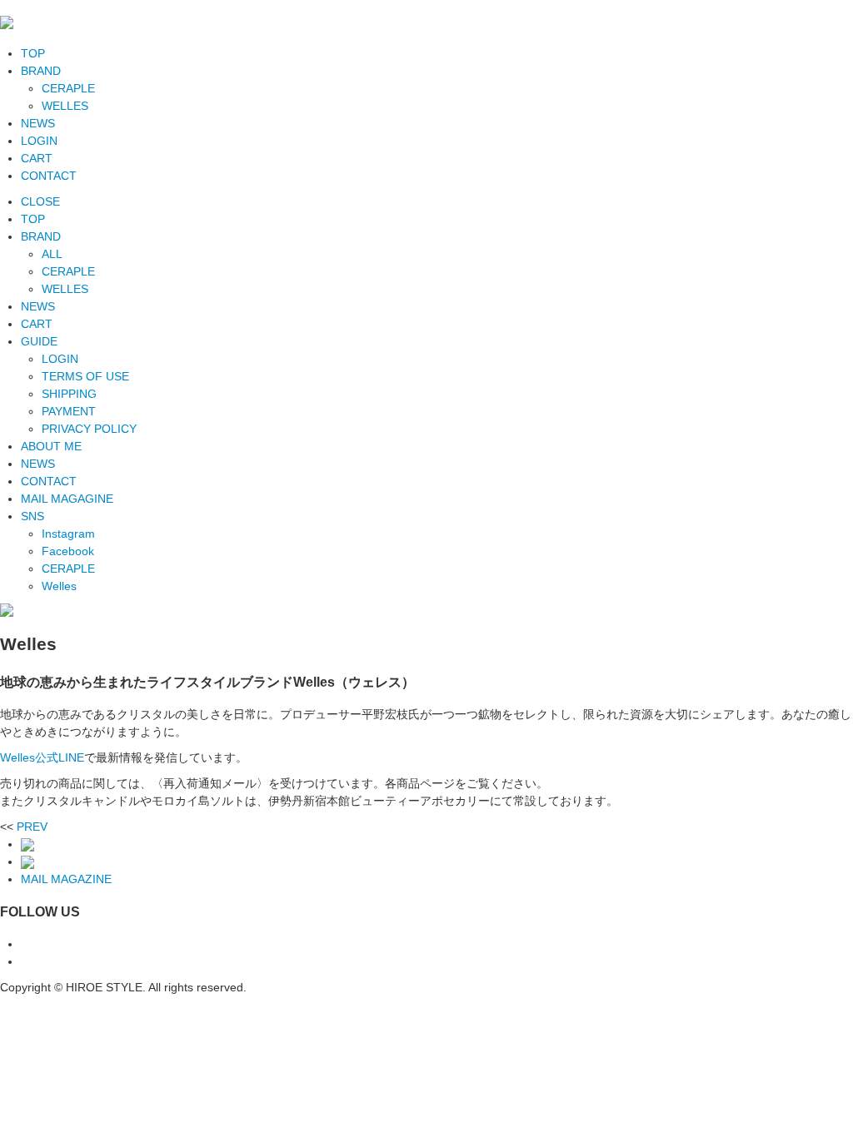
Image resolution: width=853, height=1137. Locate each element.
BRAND (41, 70)
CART (36, 158)
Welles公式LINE (42, 757)
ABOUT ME (51, 446)
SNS (32, 516)
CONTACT (49, 175)
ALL (52, 254)
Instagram (68, 533)
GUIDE (39, 341)
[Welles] (27, 861)
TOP (33, 53)
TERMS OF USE (85, 376)
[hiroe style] (6, 20)
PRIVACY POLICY (89, 428)
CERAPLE (68, 88)
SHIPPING (69, 393)
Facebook (68, 551)
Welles (59, 586)
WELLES (65, 105)
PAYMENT (69, 411)
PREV (32, 826)
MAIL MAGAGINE (67, 498)
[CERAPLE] (27, 844)
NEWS (38, 123)
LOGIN (39, 140)
